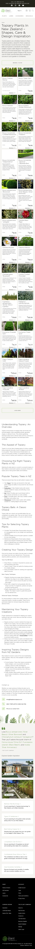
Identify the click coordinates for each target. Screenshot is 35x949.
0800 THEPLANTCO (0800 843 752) (16, 704)
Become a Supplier (22, 921)
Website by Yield (28, 945)
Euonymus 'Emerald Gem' (9, 333)
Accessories (19, 16)
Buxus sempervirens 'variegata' (9, 221)
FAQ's (19, 893)
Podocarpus (7, 488)
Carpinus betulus (24, 247)
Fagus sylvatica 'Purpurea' (7, 388)
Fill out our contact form (12, 708)
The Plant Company (6, 10)
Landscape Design (6, 910)
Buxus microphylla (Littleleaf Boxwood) (9, 133)
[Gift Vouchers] (26, 10)
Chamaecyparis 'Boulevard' (7, 275)
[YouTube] (23, 5)
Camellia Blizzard (8, 247)
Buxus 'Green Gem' (25, 78)
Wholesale (29, 16)
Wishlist (11, 93)
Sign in (19, 10)
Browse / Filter (17, 62)
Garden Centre (21, 913)
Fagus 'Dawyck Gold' (7, 360)
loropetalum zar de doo (12, 841)
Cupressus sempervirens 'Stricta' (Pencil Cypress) (7, 304)
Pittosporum (7, 500)
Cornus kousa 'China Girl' (12, 742)
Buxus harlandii (7, 105)
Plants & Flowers (6, 887)
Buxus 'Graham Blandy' (7, 79)
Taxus (8, 483)
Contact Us (20, 916)
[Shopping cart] (29, 10)
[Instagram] (15, 5)
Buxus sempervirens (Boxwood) (9, 191)
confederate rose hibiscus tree (15, 854)
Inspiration (4, 907)
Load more (17, 410)
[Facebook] (12, 5)
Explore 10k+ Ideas (6, 913)
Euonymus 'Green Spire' (24, 333)
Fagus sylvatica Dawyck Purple (24, 360)
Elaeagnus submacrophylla (24, 302)
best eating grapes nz (12, 829)
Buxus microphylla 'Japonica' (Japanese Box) (25, 162)
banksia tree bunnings (12, 804)
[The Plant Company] (9, 939)
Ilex (5, 493)
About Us (20, 907)
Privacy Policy (21, 898)
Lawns (11, 16)
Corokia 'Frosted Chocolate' (24, 275)
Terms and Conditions (23, 895)
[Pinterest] (19, 5)
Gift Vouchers (5, 890)
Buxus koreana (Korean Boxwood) (25, 106)
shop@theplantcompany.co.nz (14, 699)
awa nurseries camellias (12, 867)
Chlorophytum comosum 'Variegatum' (17, 737)
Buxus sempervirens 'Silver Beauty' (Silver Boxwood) (26, 192)
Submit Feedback (22, 924)
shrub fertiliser (24, 635)
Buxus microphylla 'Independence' (8, 161)
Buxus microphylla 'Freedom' (25, 133)
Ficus (5, 496)
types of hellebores (11, 816)
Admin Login (21, 929)
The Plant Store (21, 918)
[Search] (32, 10)
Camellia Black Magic (23, 221)
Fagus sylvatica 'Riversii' (24, 388)
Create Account (21, 887)
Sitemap (20, 926)
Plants (4, 16)
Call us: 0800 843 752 (17, 1)
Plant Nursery (21, 910)
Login (19, 890)
